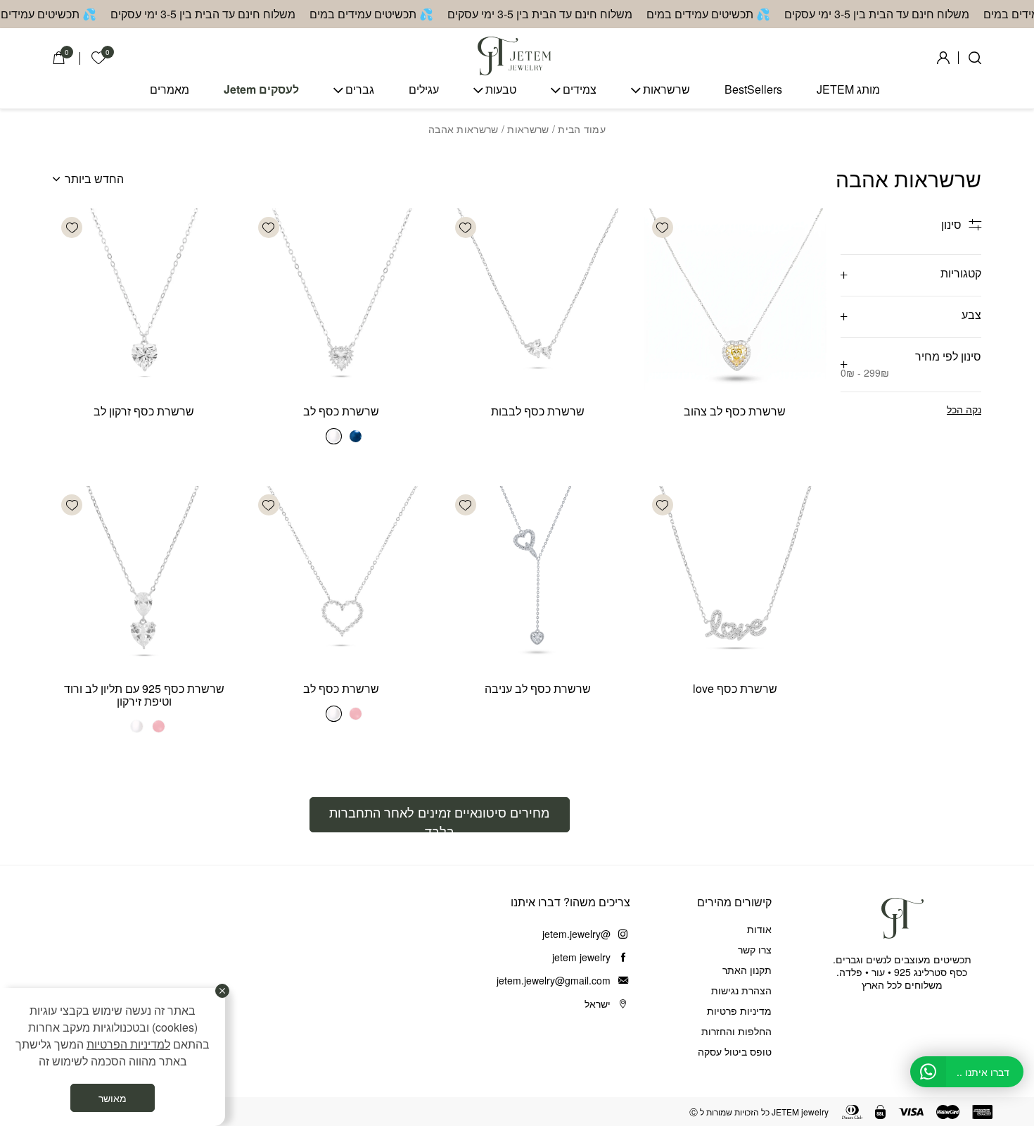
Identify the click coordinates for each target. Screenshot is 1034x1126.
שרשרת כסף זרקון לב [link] (144, 411)
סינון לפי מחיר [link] (911, 364)
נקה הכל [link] (964, 409)
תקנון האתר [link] (747, 970)
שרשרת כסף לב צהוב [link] (735, 411)
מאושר (112, 1098)
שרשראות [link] (666, 89)
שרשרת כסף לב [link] (341, 411)
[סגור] (222, 991)
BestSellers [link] (753, 89)
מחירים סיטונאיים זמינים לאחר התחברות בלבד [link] (439, 817)
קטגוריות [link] (960, 273)
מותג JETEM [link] (848, 89)
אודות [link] (759, 929)
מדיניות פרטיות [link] (739, 1010)
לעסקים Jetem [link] (261, 89)
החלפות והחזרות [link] (736, 1031)
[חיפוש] (975, 57)
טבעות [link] (500, 89)
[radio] (355, 436)
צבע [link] (971, 314)
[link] (98, 58)
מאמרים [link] (169, 89)
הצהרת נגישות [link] (741, 990)
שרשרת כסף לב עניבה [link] (538, 688)
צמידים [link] (579, 89)
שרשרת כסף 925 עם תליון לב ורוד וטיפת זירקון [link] (144, 694)
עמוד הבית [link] (582, 129)
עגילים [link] (424, 89)
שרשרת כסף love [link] (735, 688)
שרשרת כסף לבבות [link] (538, 411)
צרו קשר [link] (755, 949)
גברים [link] (359, 89)
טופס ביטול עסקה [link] (735, 1051)
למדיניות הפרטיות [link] (128, 1044)
